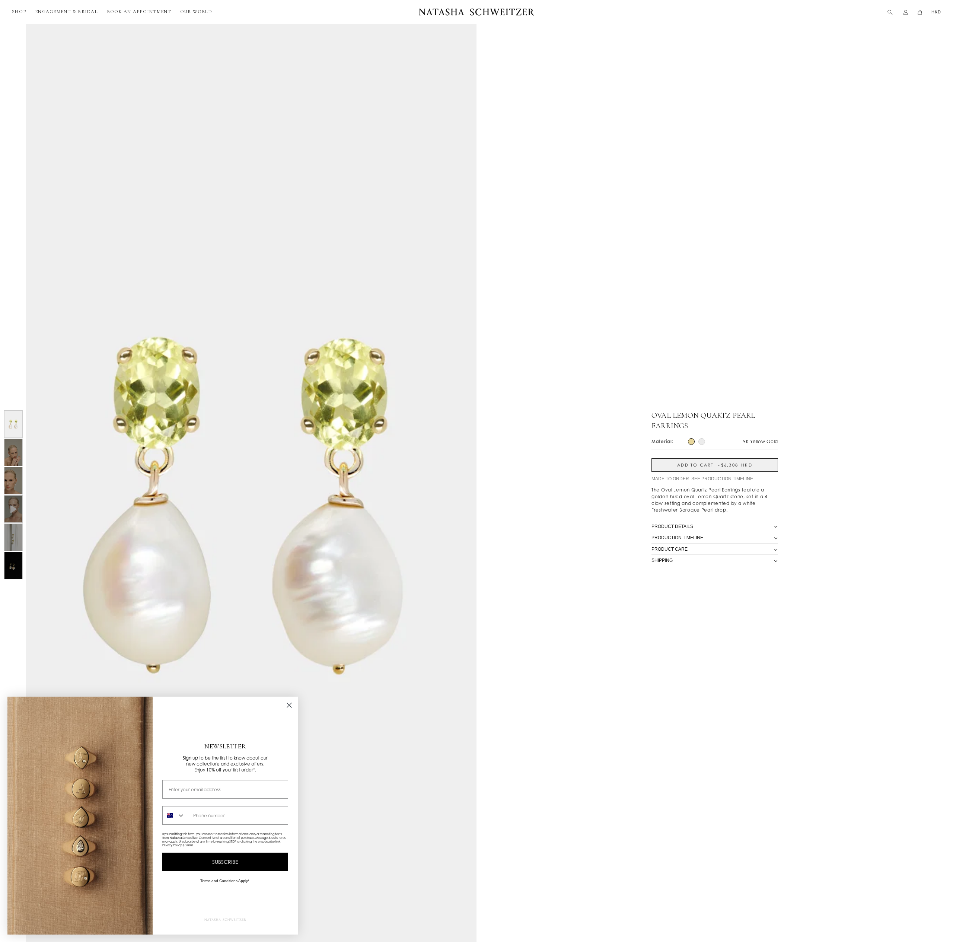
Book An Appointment (139, 12)
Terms (189, 845)
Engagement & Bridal (66, 12)
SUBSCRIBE (225, 862)
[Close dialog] (289, 705)
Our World (196, 12)
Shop (19, 12)
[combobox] (176, 815)
